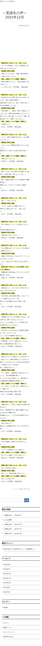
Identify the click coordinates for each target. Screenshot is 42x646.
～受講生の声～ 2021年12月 (12, 524)
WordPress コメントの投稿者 (22, 549)
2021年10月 (7, 583)
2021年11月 (7, 578)
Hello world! (7, 549)
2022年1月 (6, 569)
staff (28, 489)
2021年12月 (7, 574)
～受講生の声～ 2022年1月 (12, 515)
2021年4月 (6, 592)
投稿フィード (7, 627)
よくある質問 (7, 520)
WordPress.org (8, 637)
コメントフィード (8, 632)
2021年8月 (6, 587)
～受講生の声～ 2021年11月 (12, 529)
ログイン (6, 623)
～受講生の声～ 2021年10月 (12, 533)
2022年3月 (6, 564)
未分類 (20, 489)
